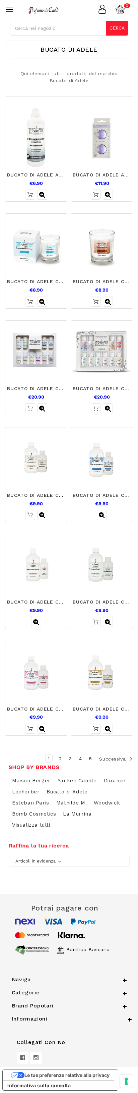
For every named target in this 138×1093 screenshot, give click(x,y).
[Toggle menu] (9, 9)
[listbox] (39, 861)
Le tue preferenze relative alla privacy (67, 1075)
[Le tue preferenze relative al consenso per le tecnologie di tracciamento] (126, 1081)
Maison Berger (31, 781)
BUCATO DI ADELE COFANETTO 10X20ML (58, 388)
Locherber (26, 792)
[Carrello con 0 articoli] (124, 9)
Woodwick (107, 803)
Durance (115, 781)
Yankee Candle (77, 781)
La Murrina (77, 814)
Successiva (113, 758)
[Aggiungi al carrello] (30, 195)
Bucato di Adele (67, 792)
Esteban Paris (30, 803)
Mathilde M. (71, 803)
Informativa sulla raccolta (39, 1085)
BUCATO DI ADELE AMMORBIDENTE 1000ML (62, 174)
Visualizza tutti (31, 825)
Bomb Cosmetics (34, 814)
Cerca (117, 28)
